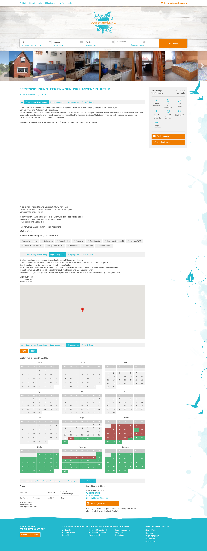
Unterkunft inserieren (30, 535)
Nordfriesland (67, 530)
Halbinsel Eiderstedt (97, 533)
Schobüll (65, 535)
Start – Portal (150, 530)
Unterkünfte (36, 3)
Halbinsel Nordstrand (98, 530)
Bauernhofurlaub (122, 530)
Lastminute (52, 3)
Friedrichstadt (94, 535)
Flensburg (119, 535)
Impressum (150, 539)
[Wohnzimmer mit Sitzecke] (49, 66)
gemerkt (175, 3)
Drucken (44, 95)
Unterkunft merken (164, 142)
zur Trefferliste (29, 95)
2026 (24, 351)
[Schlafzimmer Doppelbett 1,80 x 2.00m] (181, 66)
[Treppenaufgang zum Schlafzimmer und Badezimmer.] (148, 66)
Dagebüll (119, 533)
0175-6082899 (95, 496)
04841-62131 (94, 493)
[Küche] (115, 66)
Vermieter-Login (68, 3)
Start (23, 3)
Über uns (149, 533)
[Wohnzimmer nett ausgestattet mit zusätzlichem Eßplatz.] (82, 66)
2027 (33, 351)
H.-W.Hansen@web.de (98, 498)
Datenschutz (150, 542)
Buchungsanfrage (164, 136)
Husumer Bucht (68, 533)
